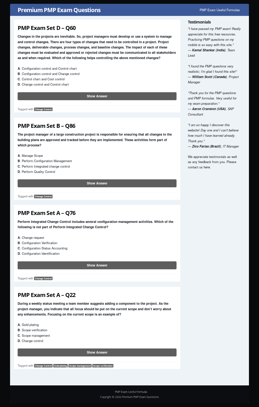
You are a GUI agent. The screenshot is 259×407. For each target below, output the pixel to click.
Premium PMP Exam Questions (59, 10)
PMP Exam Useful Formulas (220, 9)
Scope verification (103, 365)
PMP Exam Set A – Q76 (46, 213)
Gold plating (60, 365)
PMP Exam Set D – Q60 (47, 28)
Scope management (80, 365)
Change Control (43, 109)
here (207, 167)
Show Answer (97, 96)
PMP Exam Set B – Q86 (46, 126)
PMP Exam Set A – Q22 (46, 295)
